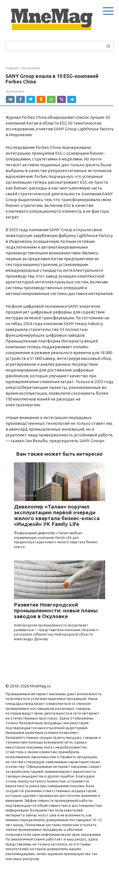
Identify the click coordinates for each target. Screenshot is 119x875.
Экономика (15, 91)
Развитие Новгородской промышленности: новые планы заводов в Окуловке (56, 610)
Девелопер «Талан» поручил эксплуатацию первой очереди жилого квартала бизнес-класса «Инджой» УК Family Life (57, 515)
